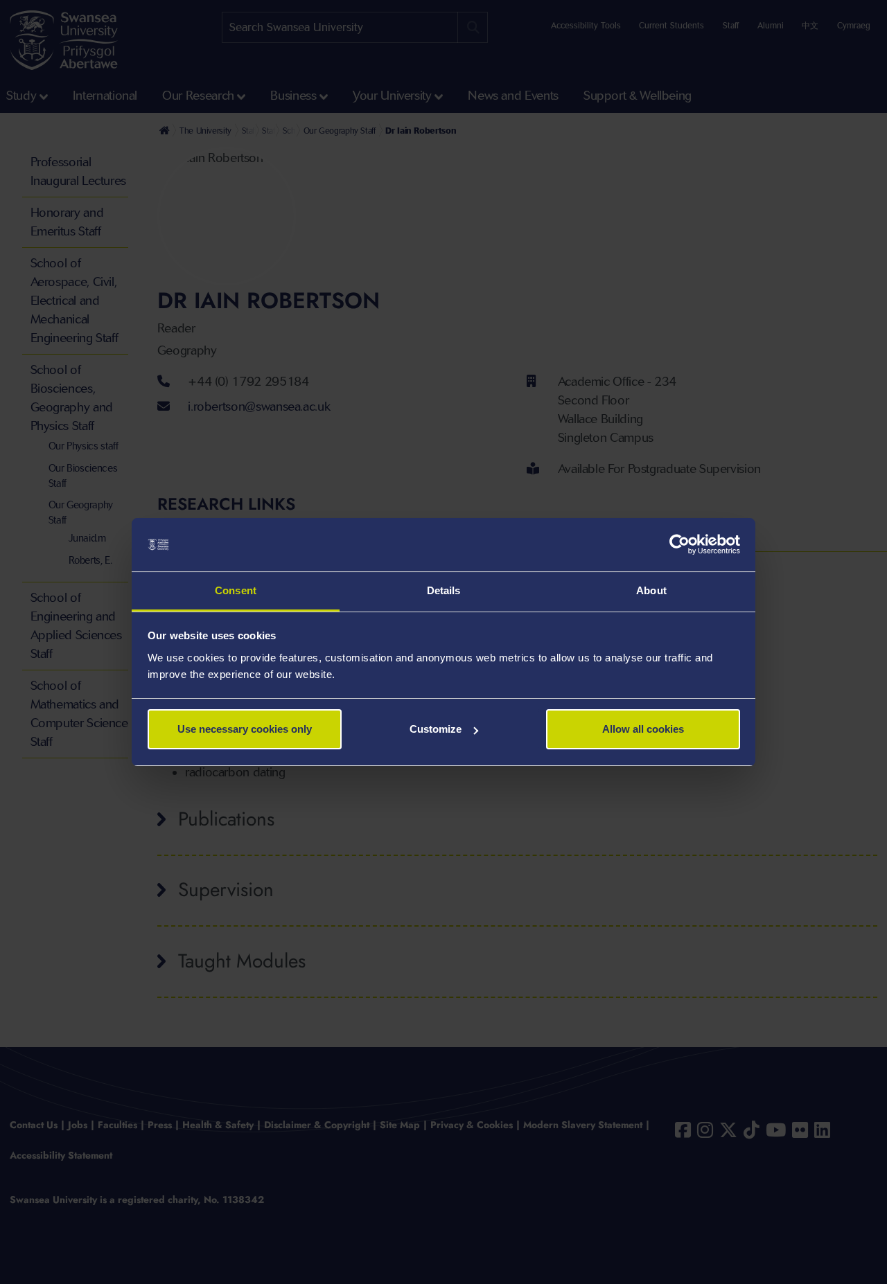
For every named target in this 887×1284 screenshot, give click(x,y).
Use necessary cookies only (244, 729)
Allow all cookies (643, 729)
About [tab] (651, 590)
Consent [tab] (235, 590)
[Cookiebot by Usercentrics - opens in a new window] (679, 545)
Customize (436, 729)
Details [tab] (444, 590)
